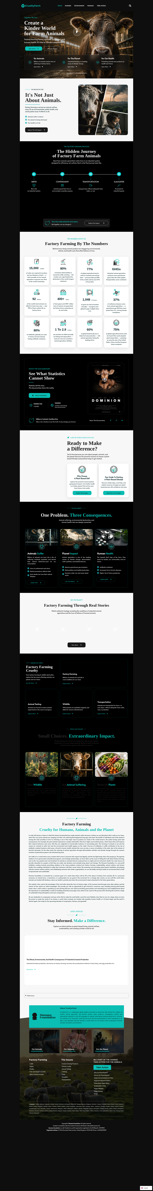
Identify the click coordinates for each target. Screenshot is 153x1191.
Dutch (116, 1104)
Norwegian (96, 1108)
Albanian (47, 1104)
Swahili (64, 1110)
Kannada (103, 1106)
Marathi (80, 1108)
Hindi (67, 1106)
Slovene (55, 1110)
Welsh (111, 1110)
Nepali (91, 1108)
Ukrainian (96, 1110)
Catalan (99, 1104)
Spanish (60, 1110)
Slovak (51, 1110)
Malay (65, 1108)
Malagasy (60, 1108)
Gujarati (54, 1106)
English (37, 1104)
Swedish (69, 1110)
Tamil (73, 1110)
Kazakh (108, 1106)
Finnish (31, 1106)
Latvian (48, 1108)
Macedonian (54, 1108)
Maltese (76, 1108)
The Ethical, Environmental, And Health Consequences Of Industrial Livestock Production (58, 959)
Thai (84, 1110)
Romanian (31, 1110)
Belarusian (73, 1104)
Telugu (77, 1110)
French (35, 1106)
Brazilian (94, 1104)
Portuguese (120, 1108)
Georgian (40, 1106)
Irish (84, 1106)
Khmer (112, 1106)
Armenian (61, 1104)
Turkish (92, 1110)
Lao (38, 1108)
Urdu (101, 1110)
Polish (110, 1108)
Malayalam (70, 1108)
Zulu (114, 1110)
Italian (92, 1106)
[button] (130, 6)
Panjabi (102, 1108)
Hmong (118, 1110)
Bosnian (84, 1104)
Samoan (42, 1110)
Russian (37, 1110)
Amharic (52, 1104)
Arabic (56, 1104)
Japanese (97, 1106)
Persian (106, 1108)
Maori (122, 1110)
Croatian (104, 1104)
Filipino (87, 1110)
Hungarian (72, 1106)
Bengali (79, 1104)
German (45, 1106)
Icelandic (88, 1106)
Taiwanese (36, 1113)
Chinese (31, 1113)
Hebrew (63, 1106)
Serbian (46, 1110)
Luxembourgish (33, 1108)
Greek (49, 1106)
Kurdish (121, 1106)
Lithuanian (43, 1108)
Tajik (81, 1110)
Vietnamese (106, 1110)
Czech (108, 1104)
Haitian (59, 1106)
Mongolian (86, 1108)
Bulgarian (89, 1104)
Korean (117, 1106)
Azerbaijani (67, 1104)
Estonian (121, 1104)
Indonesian (79, 1106)
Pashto (115, 1108)
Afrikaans (42, 1104)
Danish (112, 1104)
